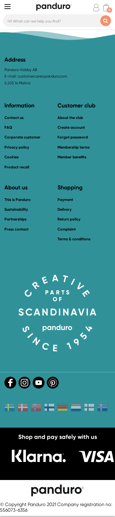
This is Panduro (17, 199)
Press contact (16, 229)
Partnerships (15, 219)
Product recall (16, 167)
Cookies (11, 157)
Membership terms (74, 147)
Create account (71, 127)
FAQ (8, 127)
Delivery (65, 209)
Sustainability (16, 209)
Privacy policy (16, 147)
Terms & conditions (74, 239)
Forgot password (73, 137)
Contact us (14, 117)
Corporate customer (22, 137)
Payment (65, 199)
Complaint (67, 229)
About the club (70, 117)
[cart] (106, 7)
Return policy (69, 219)
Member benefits (72, 157)
